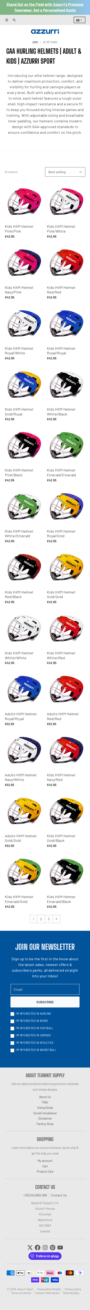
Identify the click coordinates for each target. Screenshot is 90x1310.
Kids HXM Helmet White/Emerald (19, 533)
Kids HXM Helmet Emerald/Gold (19, 899)
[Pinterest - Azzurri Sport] (52, 1247)
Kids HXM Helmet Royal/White (19, 350)
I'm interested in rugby (32, 1020)
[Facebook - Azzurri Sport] (37, 1247)
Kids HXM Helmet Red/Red (61, 290)
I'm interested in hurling (33, 1013)
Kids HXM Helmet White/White (19, 655)
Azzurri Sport (25, 1289)
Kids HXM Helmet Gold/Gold (61, 594)
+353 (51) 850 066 (35, 1195)
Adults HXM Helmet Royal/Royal (21, 716)
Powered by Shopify (49, 1289)
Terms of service (21, 1293)
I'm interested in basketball (36, 1049)
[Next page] (56, 919)
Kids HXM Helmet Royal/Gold (61, 533)
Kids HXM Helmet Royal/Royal (61, 350)
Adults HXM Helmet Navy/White (21, 777)
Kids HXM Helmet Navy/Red (61, 777)
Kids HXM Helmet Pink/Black (19, 472)
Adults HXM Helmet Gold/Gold (21, 838)
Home (35, 42)
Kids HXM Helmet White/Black (61, 411)
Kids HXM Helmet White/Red (61, 655)
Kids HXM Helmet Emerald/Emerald (61, 472)
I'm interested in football (34, 1028)
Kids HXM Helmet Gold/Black (61, 838)
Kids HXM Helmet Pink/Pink (19, 228)
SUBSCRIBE (45, 1002)
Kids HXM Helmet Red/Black (19, 594)
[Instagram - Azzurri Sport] (45, 1247)
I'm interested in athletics (35, 1042)
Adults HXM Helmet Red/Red (63, 716)
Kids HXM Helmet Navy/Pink (19, 290)
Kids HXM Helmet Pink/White (61, 228)
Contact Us (59, 1195)
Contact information (47, 1293)
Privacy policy (73, 1289)
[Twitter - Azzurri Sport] (30, 1247)
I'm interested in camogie (33, 1035)
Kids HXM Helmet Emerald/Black (61, 899)
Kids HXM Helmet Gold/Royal (19, 411)
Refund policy (71, 1293)
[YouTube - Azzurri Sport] (60, 1247)
